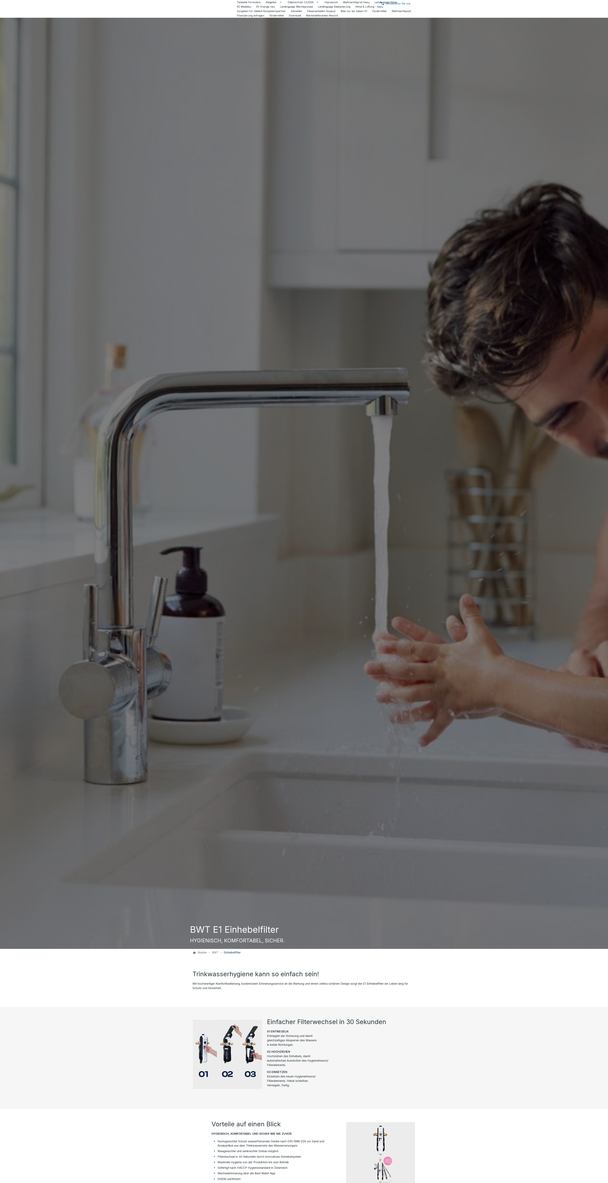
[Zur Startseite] (214, 9)
